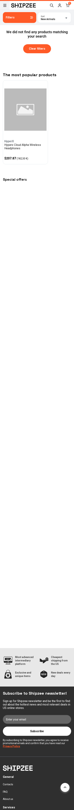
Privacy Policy (11, 746)
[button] (59, 5)
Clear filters (37, 48)
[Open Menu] (4, 5)
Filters (10, 17)
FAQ (5, 791)
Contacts (8, 784)
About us (8, 799)
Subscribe (37, 731)
